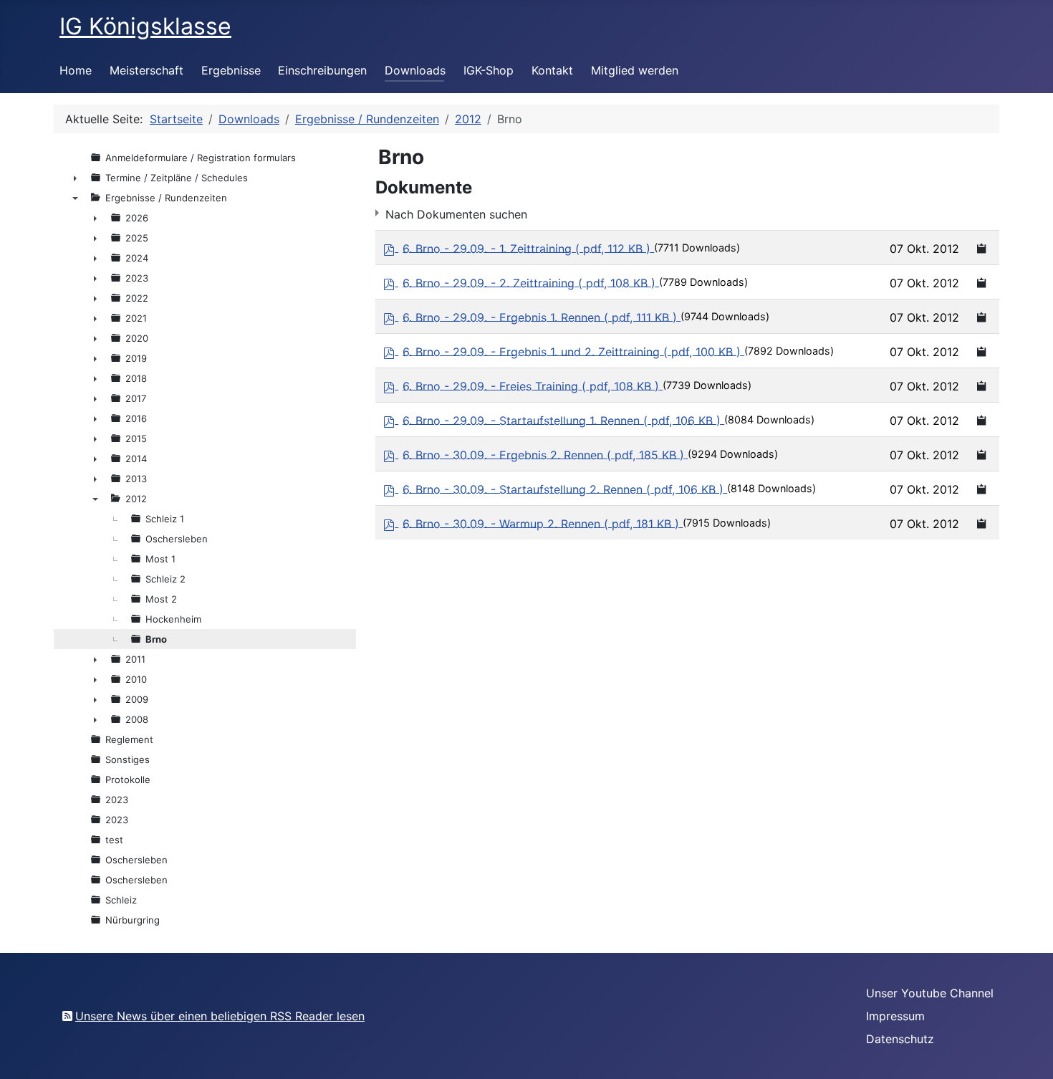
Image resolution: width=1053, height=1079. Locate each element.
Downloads (415, 70)
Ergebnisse (231, 70)
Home (75, 70)
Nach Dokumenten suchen (456, 214)
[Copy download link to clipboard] (982, 247)
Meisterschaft (146, 70)
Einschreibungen (322, 70)
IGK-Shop (488, 70)
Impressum (895, 1016)
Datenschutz (900, 1039)
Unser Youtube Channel (930, 993)
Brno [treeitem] (156, 639)
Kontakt (552, 70)
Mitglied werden (634, 70)
